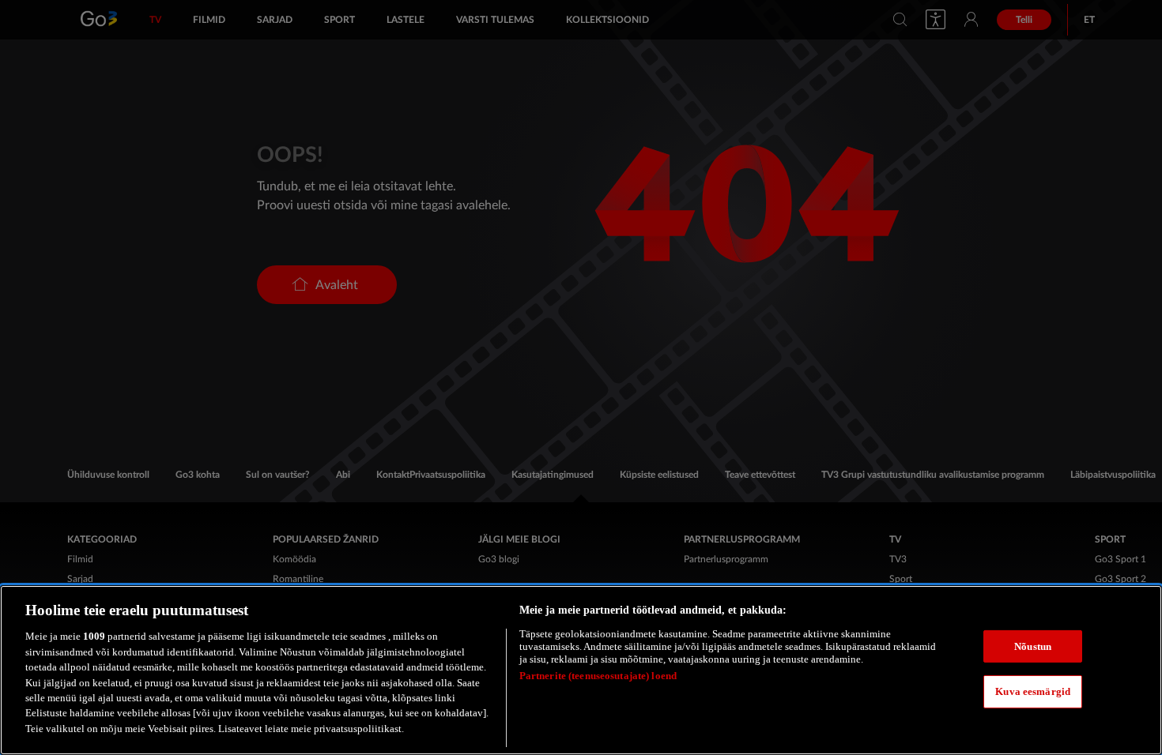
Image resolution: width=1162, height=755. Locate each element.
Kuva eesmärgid (1032, 691)
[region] (581, 670)
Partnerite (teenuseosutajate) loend (598, 676)
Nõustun (1032, 646)
